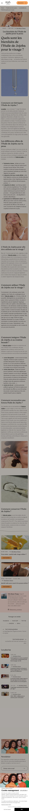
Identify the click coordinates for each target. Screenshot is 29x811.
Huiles (4, 28)
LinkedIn (11, 623)
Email (18, 623)
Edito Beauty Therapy (21, 28)
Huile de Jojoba (12, 255)
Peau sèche (9, 578)
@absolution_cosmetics (16, 609)
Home (2, 8)
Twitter (23, 621)
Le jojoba (3, 109)
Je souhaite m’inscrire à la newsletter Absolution (13, 771)
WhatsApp (15, 621)
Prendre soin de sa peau (11, 8)
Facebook (6, 621)
